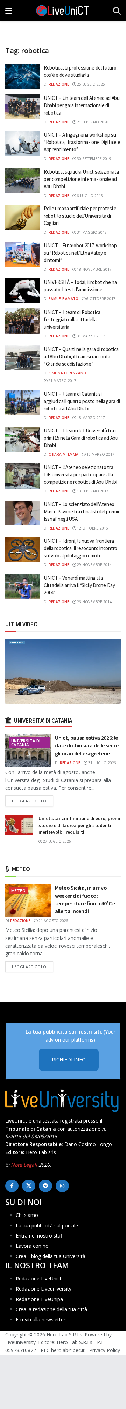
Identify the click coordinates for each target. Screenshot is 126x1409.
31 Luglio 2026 (101, 762)
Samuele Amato (63, 298)
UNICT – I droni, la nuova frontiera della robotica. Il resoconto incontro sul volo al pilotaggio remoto (80, 548)
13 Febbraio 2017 (92, 491)
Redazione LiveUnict (39, 1278)
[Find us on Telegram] (45, 1186)
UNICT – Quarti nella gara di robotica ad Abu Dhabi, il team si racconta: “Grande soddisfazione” (81, 356)
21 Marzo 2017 (61, 380)
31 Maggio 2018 (91, 232)
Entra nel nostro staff (40, 1235)
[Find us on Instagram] (62, 1186)
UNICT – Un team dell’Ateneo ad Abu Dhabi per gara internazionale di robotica (82, 105)
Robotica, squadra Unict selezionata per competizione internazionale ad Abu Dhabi (81, 179)
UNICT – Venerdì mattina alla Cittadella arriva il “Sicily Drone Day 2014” (79, 585)
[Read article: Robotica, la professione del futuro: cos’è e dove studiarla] (22, 76)
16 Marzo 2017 (99, 454)
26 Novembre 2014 (94, 601)
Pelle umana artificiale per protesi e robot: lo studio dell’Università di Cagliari (80, 215)
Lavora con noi (33, 1245)
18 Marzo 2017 (90, 417)
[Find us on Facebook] (12, 1186)
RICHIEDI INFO (69, 1059)
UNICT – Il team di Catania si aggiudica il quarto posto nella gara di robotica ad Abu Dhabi (82, 401)
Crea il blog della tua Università (50, 1256)
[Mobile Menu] (8, 10)
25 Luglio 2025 (90, 84)
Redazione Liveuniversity (43, 1288)
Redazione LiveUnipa (39, 1299)
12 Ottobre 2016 (92, 528)
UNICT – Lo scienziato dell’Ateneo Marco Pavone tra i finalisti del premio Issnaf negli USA (82, 511)
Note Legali (24, 1164)
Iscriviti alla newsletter (40, 1319)
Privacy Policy (104, 1350)
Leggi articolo (32, 800)
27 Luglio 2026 (56, 841)
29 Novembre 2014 (94, 564)
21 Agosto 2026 (52, 920)
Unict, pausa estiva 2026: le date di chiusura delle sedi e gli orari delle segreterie (87, 745)
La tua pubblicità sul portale (47, 1225)
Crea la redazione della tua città (51, 1309)
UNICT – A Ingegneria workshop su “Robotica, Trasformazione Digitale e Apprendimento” (82, 142)
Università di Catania (26, 742)
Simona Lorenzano (67, 373)
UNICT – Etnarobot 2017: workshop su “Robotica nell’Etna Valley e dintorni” (80, 252)
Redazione (59, 84)
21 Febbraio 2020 (92, 121)
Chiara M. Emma (63, 454)
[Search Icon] (117, 10)
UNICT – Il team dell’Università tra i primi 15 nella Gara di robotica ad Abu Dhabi (81, 437)
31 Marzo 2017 (90, 336)
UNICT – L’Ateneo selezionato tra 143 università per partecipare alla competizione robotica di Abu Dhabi (80, 474)
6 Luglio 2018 (89, 195)
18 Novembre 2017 (94, 269)
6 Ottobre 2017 (100, 298)
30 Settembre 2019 (93, 158)
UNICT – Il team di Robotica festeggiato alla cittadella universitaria (72, 319)
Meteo (18, 890)
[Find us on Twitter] (28, 1186)
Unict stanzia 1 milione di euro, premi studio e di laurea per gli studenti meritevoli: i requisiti (79, 825)
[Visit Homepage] (63, 10)
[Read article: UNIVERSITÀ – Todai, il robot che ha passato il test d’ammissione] (22, 291)
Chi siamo (27, 1215)
